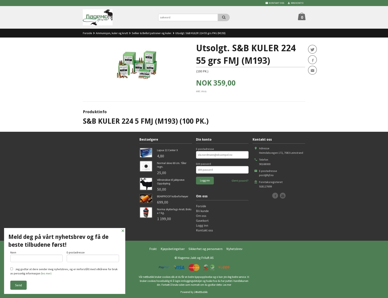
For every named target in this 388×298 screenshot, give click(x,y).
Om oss (201, 216)
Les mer (227, 284)
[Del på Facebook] (312, 59)
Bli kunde (202, 211)
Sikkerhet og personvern (205, 249)
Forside (87, 33)
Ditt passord (203, 164)
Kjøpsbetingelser (173, 249)
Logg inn (202, 225)
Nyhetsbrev (234, 249)
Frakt (153, 249)
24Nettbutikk (201, 292)
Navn (13, 252)
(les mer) (46, 273)
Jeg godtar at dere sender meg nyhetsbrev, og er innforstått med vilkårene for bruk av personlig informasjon (64, 271)
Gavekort (202, 221)
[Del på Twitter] (312, 49)
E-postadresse (205, 149)
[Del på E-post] (312, 70)
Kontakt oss (204, 230)
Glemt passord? (240, 180)
